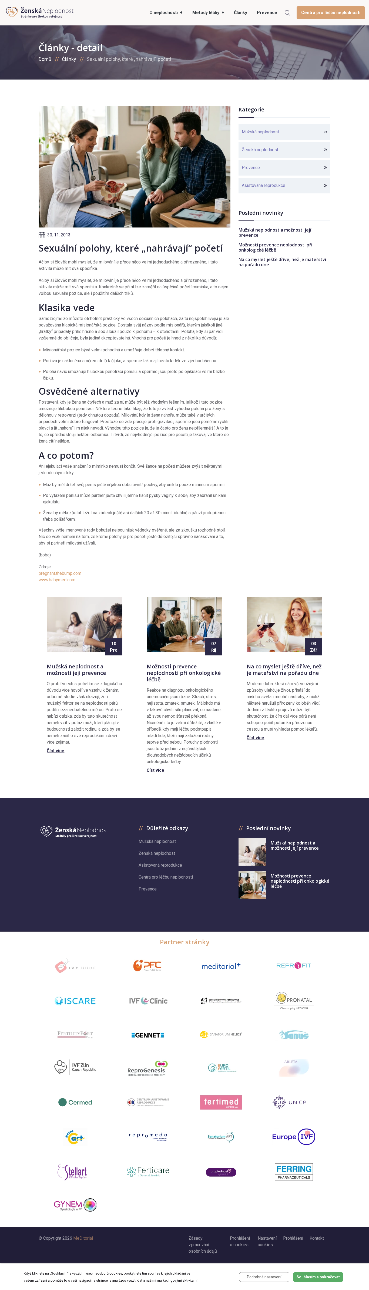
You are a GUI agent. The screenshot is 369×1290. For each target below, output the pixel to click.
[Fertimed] (221, 1102)
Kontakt (317, 1238)
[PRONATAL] (294, 1000)
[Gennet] (148, 1034)
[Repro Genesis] (148, 1067)
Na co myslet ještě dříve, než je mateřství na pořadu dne (282, 262)
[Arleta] (294, 1067)
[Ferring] (294, 1172)
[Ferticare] (148, 1172)
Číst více (55, 750)
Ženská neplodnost (260, 149)
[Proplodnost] (221, 1172)
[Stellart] (75, 1172)
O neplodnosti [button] (164, 12)
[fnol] (148, 1102)
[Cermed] (75, 1102)
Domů (45, 59)
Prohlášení (293, 1238)
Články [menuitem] (240, 12)
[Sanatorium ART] (221, 1136)
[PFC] (148, 965)
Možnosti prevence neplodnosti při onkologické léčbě (275, 247)
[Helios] (221, 1034)
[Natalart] (75, 1136)
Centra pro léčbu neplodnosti (330, 12)
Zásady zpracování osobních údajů (203, 1245)
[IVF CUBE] (75, 965)
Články (69, 59)
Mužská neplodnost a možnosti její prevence (275, 232)
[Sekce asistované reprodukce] (221, 1000)
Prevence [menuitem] (267, 12)
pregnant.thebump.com (60, 573)
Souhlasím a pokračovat (318, 1277)
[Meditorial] (221, 965)
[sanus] (294, 1034)
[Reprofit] (294, 965)
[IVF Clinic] (148, 1001)
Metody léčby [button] (206, 12)
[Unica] (294, 1102)
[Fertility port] (75, 1034)
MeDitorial (83, 1238)
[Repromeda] (148, 1136)
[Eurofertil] (221, 1067)
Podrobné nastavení (264, 1277)
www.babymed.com (57, 579)
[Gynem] (75, 1205)
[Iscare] (75, 1001)
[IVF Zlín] (75, 1067)
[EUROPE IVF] (294, 1137)
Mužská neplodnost (260, 131)
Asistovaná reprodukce (263, 185)
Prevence (251, 167)
